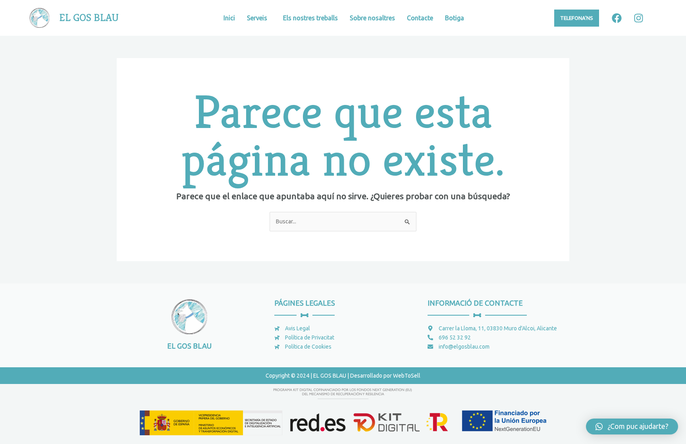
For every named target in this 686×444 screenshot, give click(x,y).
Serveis (257, 17)
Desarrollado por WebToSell (385, 375)
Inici (229, 17)
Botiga (454, 17)
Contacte (420, 17)
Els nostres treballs (310, 17)
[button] (632, 426)
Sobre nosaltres (372, 17)
